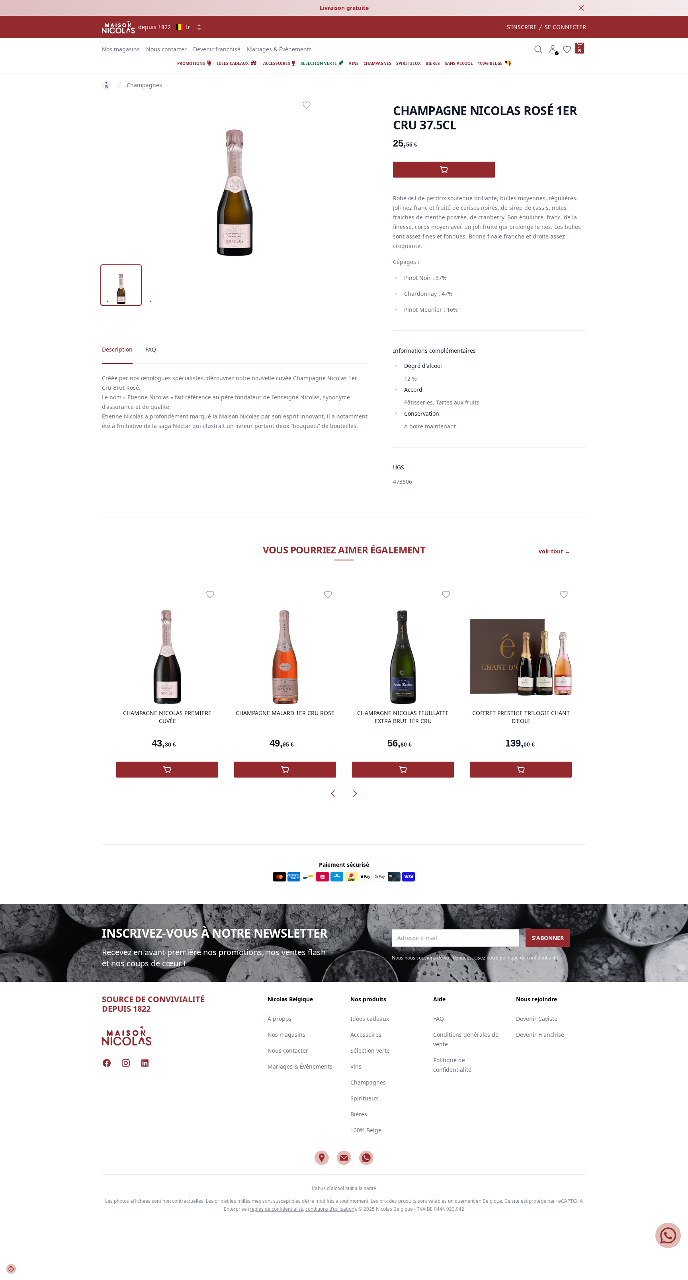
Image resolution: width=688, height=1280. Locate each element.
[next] (355, 793)
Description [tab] (117, 349)
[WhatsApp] (366, 1158)
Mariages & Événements (279, 49)
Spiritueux (364, 1098)
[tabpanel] (235, 176)
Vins (356, 1066)
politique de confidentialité (529, 957)
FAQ (438, 1018)
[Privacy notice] (11, 1269)
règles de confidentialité (276, 1209)
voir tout (554, 551)
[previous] (332, 793)
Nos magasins (121, 49)
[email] (344, 1158)
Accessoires (365, 1034)
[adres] (322, 1158)
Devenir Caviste (536, 1018)
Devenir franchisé (216, 49)
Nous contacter (166, 49)
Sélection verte (370, 1050)
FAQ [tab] (150, 349)
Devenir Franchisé (540, 1034)
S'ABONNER (548, 938)
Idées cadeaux (369, 1018)
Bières (358, 1114)
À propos (279, 1018)
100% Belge (365, 1130)
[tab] (121, 285)
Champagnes (144, 85)
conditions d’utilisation (329, 1209)
